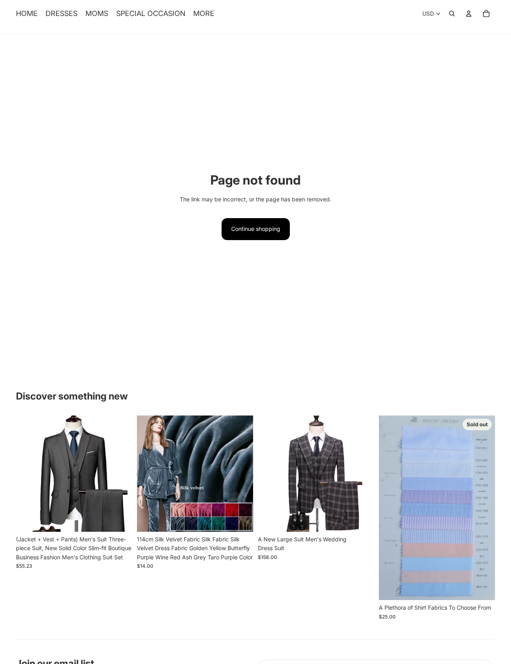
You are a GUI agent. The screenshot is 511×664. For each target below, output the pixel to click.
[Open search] (452, 13)
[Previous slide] (28, 474)
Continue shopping (255, 228)
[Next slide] (120, 474)
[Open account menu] (468, 13)
